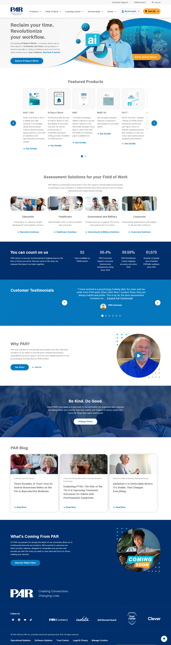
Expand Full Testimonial (120, 298)
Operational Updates (21, 640)
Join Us (38, 367)
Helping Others (85, 421)
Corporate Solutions (141, 232)
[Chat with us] (164, 639)
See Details (31, 148)
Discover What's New (25, 562)
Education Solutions (29, 232)
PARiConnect (140, 2)
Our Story (19, 367)
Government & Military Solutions (103, 232)
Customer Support (120, 2)
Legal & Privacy (80, 640)
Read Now (21, 507)
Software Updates (43, 640)
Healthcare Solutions (66, 232)
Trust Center (62, 640)
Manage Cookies (100, 640)
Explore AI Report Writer (27, 61)
